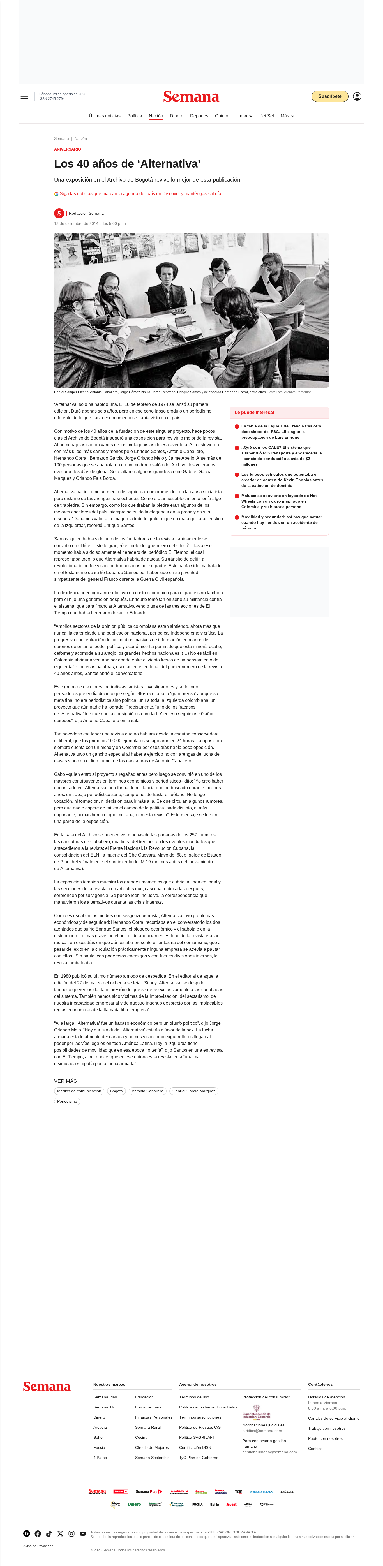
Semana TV (103, 1407)
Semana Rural (148, 1427)
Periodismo (67, 1101)
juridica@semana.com (262, 1430)
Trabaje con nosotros (327, 1428)
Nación (81, 138)
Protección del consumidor (266, 1397)
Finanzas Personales (153, 1417)
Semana (61, 138)
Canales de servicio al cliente (334, 1418)
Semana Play (105, 1397)
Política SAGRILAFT (197, 1437)
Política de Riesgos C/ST (201, 1427)
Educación (144, 1397)
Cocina (141, 1437)
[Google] (26, 1533)
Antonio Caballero (147, 1091)
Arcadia (100, 1427)
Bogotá (116, 1091)
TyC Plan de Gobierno (198, 1457)
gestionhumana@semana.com (270, 1452)
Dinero (99, 1417)
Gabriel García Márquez (193, 1091)
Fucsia (99, 1447)
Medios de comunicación (79, 1091)
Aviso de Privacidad (44, 1546)
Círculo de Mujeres (152, 1447)
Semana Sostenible (152, 1457)
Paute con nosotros (325, 1438)
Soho (98, 1437)
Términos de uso (194, 1397)
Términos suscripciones (200, 1417)
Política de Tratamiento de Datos (208, 1407)
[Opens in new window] (37, 1533)
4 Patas (100, 1457)
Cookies (315, 1448)
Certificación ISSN (195, 1447)
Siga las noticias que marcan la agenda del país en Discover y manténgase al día (140, 193)
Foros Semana (148, 1407)
